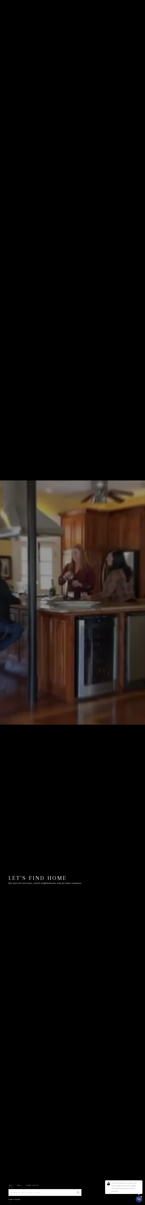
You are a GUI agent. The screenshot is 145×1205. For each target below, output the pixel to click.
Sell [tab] (19, 1185)
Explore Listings (14, 1199)
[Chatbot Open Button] (139, 1199)
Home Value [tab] (32, 1185)
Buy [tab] (11, 1185)
